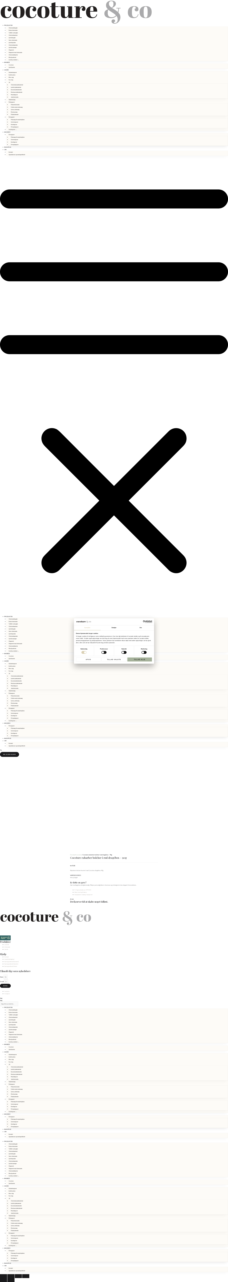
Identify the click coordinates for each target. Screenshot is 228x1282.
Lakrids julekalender (16, 87)
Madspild (7, 147)
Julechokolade (14, 97)
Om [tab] (141, 627)
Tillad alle (139, 659)
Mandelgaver (14, 94)
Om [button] (5, 149)
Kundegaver (14, 124)
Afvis (88, 659)
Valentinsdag (12, 99)
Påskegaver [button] (12, 102)
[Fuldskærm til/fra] (11, 1276)
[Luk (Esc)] (25, 1276)
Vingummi (11, 50)
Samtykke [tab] (87, 627)
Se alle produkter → (14, 59)
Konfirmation (12, 75)
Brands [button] (7, 62)
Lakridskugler (12, 37)
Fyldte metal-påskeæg (17, 107)
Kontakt (11, 152)
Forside (72, 855)
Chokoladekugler (13, 28)
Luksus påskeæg (15, 109)
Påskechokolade (15, 104)
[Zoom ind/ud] (3, 1276)
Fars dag (11, 80)
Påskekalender (15, 114)
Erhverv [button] (7, 132)
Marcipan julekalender (16, 92)
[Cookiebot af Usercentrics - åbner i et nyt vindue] (144, 621)
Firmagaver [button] (12, 117)
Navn (2, 977)
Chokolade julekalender (17, 85)
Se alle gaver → (13, 129)
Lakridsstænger (13, 47)
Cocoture (11, 65)
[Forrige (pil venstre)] (3, 1280)
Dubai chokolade (13, 30)
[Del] (18, 1276)
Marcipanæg (14, 112)
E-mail (2, 981)
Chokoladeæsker (13, 35)
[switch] (104, 652)
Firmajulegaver (15, 127)
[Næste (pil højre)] (11, 1280)
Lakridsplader (12, 42)
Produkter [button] (8, 25)
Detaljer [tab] (114, 627)
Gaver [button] (6, 70)
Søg (1, 998)
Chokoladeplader (13, 45)
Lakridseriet (12, 67)
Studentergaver (13, 72)
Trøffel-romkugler (13, 32)
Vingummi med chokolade (15, 52)
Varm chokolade (13, 40)
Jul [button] (9, 82)
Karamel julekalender (16, 89)
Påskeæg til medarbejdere (17, 119)
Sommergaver (14, 122)
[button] (114, 386)
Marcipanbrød (12, 57)
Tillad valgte (114, 659)
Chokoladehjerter (13, 55)
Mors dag (11, 77)
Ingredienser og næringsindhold (17, 154)
